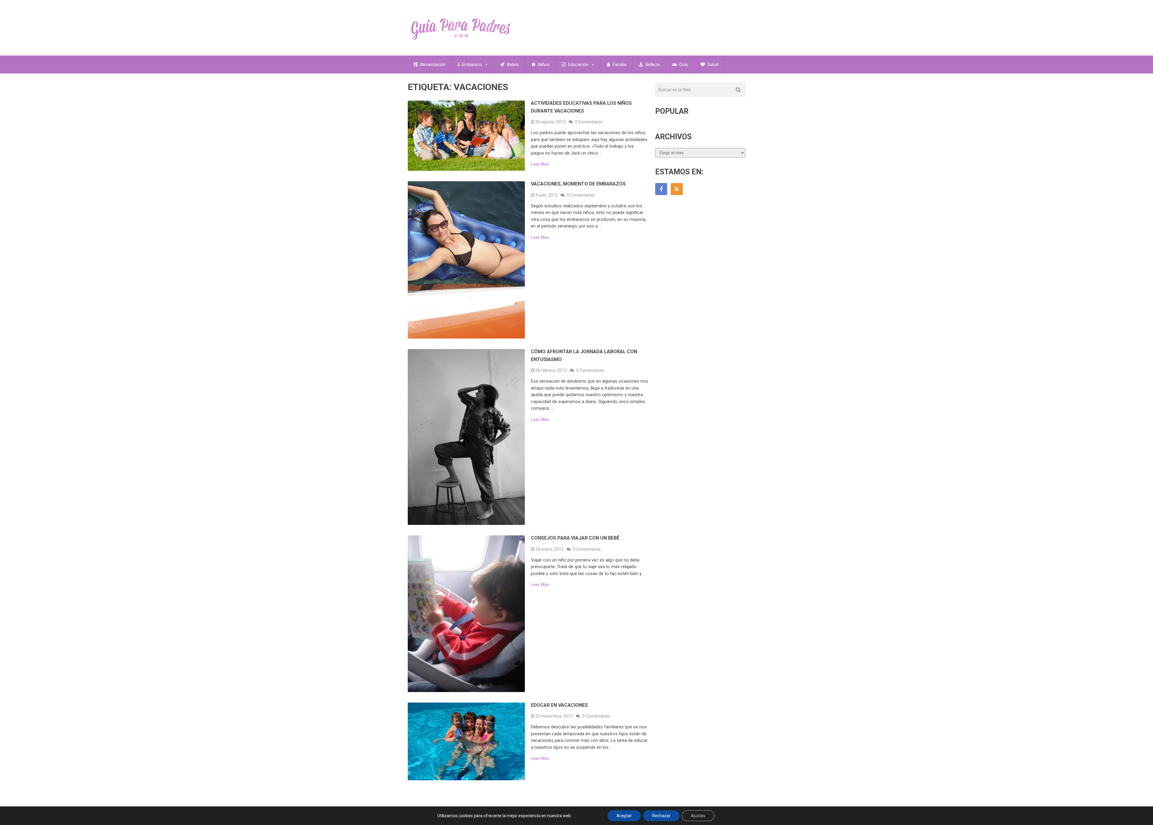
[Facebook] (661, 189)
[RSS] (677, 189)
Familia (618, 64)
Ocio (683, 64)
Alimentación (432, 64)
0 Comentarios (589, 121)
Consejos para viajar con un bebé (575, 538)
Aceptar (624, 815)
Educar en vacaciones (559, 705)
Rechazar (661, 815)
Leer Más (540, 164)
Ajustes (698, 815)
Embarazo (471, 64)
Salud (712, 64)
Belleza (652, 64)
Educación (578, 64)
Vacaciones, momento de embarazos (578, 184)
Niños (543, 64)
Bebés (512, 64)
